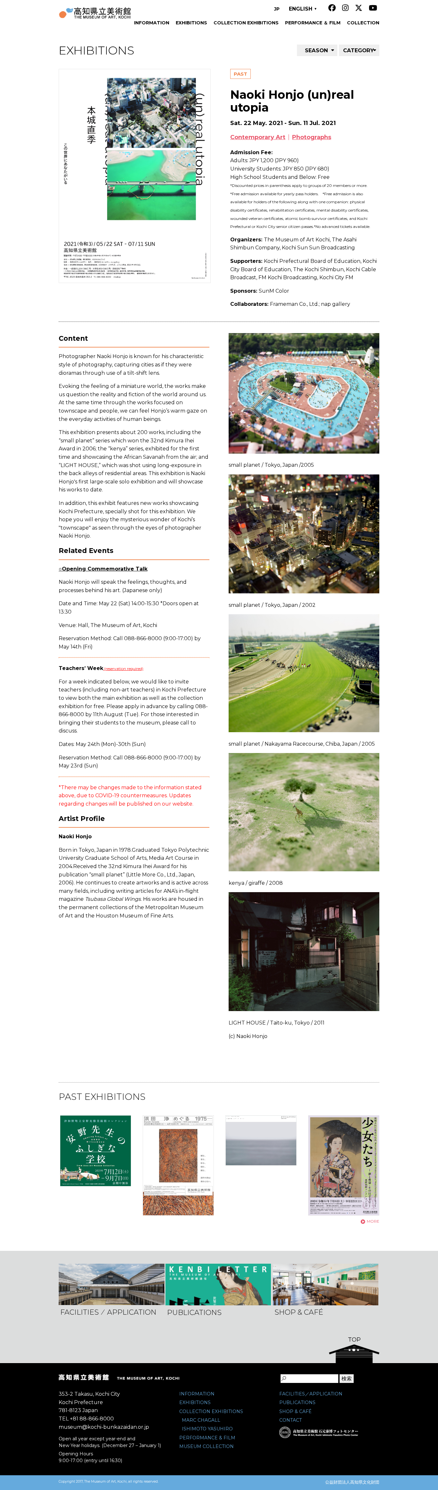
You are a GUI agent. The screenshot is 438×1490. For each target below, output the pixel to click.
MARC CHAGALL (201, 1420)
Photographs (311, 137)
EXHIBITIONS (195, 1402)
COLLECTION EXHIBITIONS (211, 1411)
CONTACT (290, 1420)
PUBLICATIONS (297, 1402)
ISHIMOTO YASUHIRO (207, 1429)
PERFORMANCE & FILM (207, 1438)
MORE (373, 1221)
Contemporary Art (257, 137)
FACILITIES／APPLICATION (310, 1394)
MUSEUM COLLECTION (206, 1446)
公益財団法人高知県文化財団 (352, 1482)
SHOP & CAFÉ (295, 1411)
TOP (354, 1339)
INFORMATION (197, 1394)
